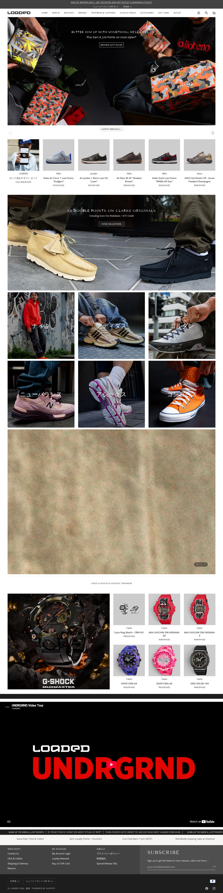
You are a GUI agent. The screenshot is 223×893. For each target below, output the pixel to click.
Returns (12, 868)
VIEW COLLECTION (111, 224)
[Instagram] (214, 888)
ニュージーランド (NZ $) (104, 6)
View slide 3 (204, 564)
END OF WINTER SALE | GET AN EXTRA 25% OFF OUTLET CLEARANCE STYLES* (111, 2)
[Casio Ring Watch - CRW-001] (129, 609)
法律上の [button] (101, 849)
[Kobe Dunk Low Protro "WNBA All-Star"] (164, 155)
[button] (82, 13)
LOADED (14, 888)
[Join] (212, 866)
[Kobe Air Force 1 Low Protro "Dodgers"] (58, 155)
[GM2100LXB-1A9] (199, 660)
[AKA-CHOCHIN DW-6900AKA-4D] (164, 609)
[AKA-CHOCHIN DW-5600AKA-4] (199, 609)
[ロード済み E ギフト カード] (23, 155)
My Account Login (61, 853)
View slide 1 (197, 564)
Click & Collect (15, 858)
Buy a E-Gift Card (61, 863)
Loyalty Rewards (60, 858)
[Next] (212, 133)
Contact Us (13, 853)
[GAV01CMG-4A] (164, 660)
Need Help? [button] (14, 849)
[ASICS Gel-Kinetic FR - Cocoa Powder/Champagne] (199, 155)
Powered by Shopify (43, 888)
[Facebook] (206, 888)
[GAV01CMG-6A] (129, 660)
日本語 (126, 6)
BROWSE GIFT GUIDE (111, 44)
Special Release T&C (107, 863)
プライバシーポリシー (108, 853)
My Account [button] (59, 849)
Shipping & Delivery (18, 863)
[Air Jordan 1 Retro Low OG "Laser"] (94, 155)
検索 (28, 888)
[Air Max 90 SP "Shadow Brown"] (129, 155)
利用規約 (101, 858)
